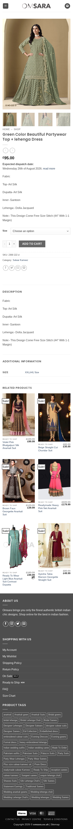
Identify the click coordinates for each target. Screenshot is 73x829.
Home (6, 129)
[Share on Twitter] (12, 268)
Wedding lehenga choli (42, 792)
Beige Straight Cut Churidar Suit (48, 449)
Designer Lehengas (13, 725)
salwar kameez (11, 775)
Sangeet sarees (29, 775)
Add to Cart (32, 243)
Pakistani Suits (30, 753)
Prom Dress (40, 764)
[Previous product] (12, 150)
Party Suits (63, 753)
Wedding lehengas (40, 797)
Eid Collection (30, 731)
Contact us (12, 819)
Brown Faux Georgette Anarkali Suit (13, 511)
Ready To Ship (40, 770)
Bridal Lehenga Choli (30, 720)
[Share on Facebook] (5, 268)
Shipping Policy (12, 663)
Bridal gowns (54, 714)
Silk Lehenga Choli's (30, 781)
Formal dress (10, 742)
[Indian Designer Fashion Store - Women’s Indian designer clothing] (36, 6)
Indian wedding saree (38, 747)
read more (49, 168)
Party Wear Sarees (37, 758)
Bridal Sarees (50, 720)
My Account (9, 649)
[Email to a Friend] (18, 268)
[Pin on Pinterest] (24, 268)
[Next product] (5, 150)
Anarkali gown (21, 714)
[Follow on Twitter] (18, 624)
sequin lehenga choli (50, 775)
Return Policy (11, 669)
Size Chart (9, 695)
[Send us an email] (24, 624)
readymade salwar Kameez (17, 770)
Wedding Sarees (61, 797)
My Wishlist (9, 656)
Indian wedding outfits (14, 747)
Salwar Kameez (20, 260)
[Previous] (8, 64)
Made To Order (59, 747)
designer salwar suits (56, 725)
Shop (17, 129)
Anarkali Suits (38, 714)
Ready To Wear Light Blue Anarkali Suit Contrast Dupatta (12, 580)
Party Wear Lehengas (14, 758)
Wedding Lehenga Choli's (16, 797)
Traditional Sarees (35, 786)
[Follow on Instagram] (12, 624)
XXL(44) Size (32, 372)
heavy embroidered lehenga (33, 742)
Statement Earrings (13, 786)
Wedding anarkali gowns (15, 792)
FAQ (5, 689)
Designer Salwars (34, 725)
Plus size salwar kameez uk (17, 764)
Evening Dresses (39, 736)
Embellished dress (49, 731)
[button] (5, 6)
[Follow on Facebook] (5, 624)
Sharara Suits (10, 781)
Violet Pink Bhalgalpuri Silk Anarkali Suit (11, 445)
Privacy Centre (31, 819)
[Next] (65, 64)
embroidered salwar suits (16, 736)
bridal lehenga (10, 720)
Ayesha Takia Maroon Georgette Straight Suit (48, 577)
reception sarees (59, 770)
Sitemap (55, 824)
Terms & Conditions (55, 819)
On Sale (7, 676)
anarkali (7, 714)
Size (5, 231)
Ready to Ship (11, 682)
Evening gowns (58, 736)
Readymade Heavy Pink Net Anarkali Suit (48, 508)
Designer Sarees (12, 731)
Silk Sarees (49, 781)
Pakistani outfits (12, 753)
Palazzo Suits (48, 753)
